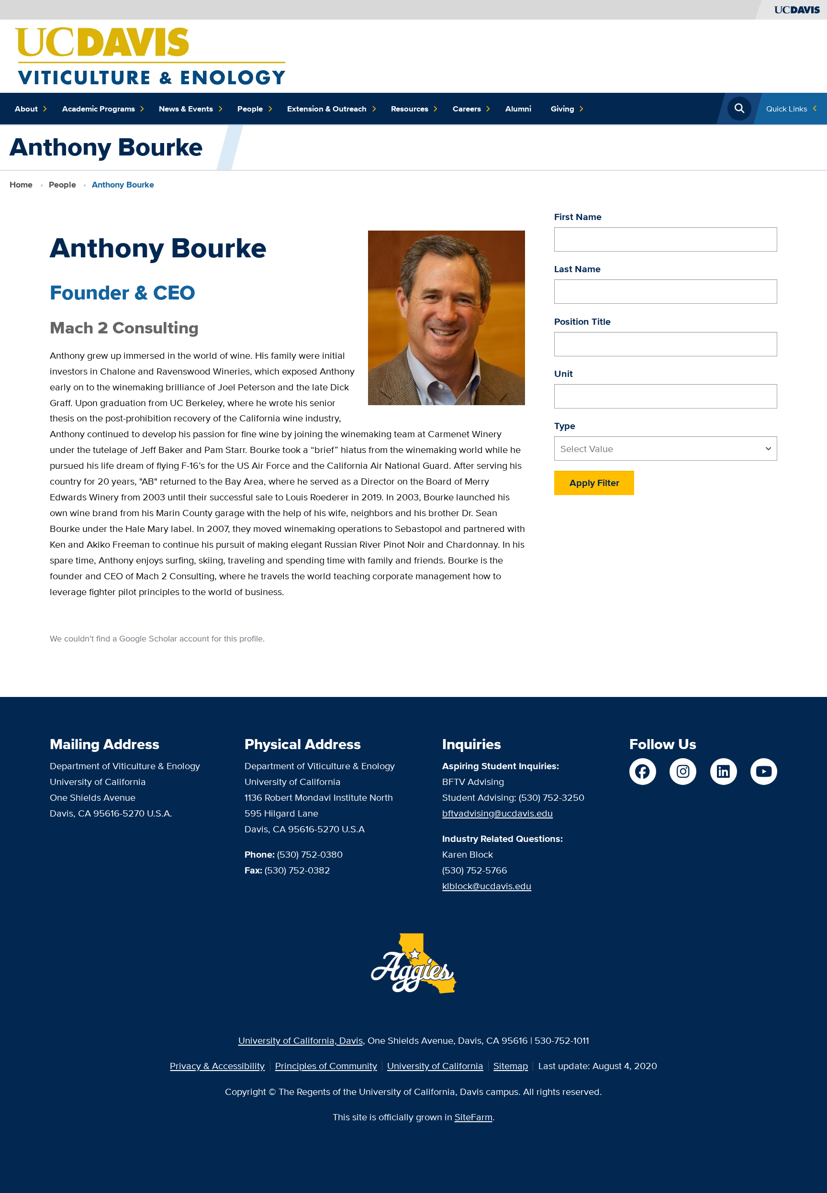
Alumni (518, 108)
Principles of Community (326, 1065)
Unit (563, 373)
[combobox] (665, 448)
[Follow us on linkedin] (723, 771)
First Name (578, 217)
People (250, 108)
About (26, 108)
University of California (435, 1065)
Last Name (577, 269)
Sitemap (510, 1065)
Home (21, 184)
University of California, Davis (300, 1040)
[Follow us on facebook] (642, 771)
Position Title (582, 321)
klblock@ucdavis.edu (486, 886)
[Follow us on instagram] (683, 771)
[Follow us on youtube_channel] (763, 771)
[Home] (150, 55)
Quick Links (786, 108)
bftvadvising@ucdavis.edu (497, 813)
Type (564, 426)
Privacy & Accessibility (217, 1065)
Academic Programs (98, 108)
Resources (409, 108)
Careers (467, 108)
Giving (562, 108)
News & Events (186, 108)
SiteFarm (473, 1117)
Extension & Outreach (327, 108)
